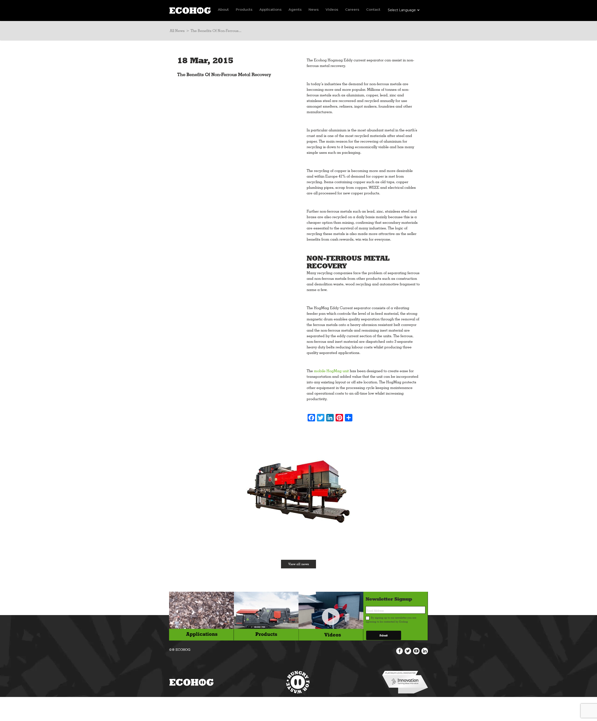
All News (177, 30)
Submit (383, 635)
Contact (373, 9)
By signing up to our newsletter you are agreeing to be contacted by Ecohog (391, 619)
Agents (295, 9)
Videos (332, 9)
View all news (298, 564)
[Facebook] (399, 651)
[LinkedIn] (424, 651)
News (314, 9)
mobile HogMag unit (331, 371)
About (223, 9)
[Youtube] (416, 651)
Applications (270, 9)
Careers (352, 9)
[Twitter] (408, 651)
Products (244, 9)
